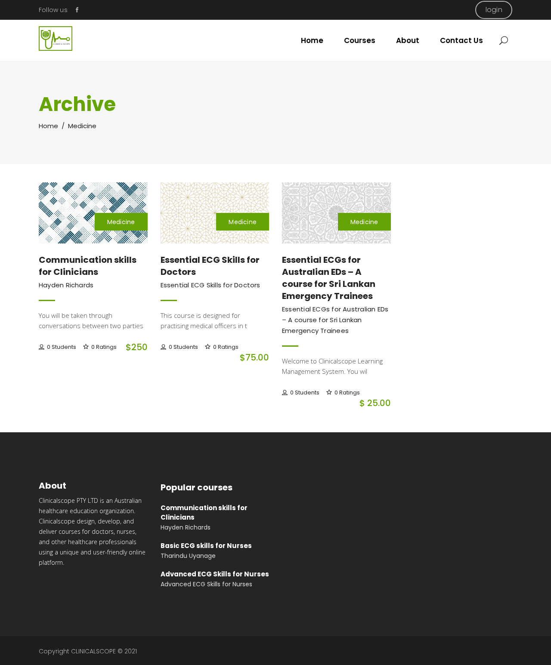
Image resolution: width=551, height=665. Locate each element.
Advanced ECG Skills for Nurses (215, 574)
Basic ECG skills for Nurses (206, 545)
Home (48, 125)
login (494, 10)
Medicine (121, 222)
